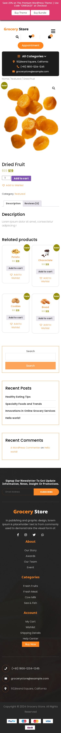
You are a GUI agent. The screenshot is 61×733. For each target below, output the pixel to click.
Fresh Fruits (30, 586)
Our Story (30, 550)
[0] (30, 37)
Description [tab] (13, 203)
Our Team (30, 562)
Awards (30, 556)
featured (16, 78)
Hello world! (12, 418)
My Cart (30, 621)
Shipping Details (30, 633)
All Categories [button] (32, 56)
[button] (54, 88)
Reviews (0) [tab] (32, 203)
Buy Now (30, 644)
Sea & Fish (30, 603)
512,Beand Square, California (32, 61)
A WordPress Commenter (25, 447)
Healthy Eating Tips (18, 396)
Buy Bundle (40, 12)
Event (30, 567)
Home (5, 78)
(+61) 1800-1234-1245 (32, 66)
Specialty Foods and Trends (23, 404)
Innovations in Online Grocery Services (30, 411)
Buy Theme (21, 12)
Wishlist (30, 627)
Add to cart (21, 178)
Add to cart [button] (16, 268)
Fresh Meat (30, 591)
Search (30, 351)
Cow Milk (30, 597)
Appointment (30, 45)
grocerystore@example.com (32, 71)
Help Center (30, 638)
